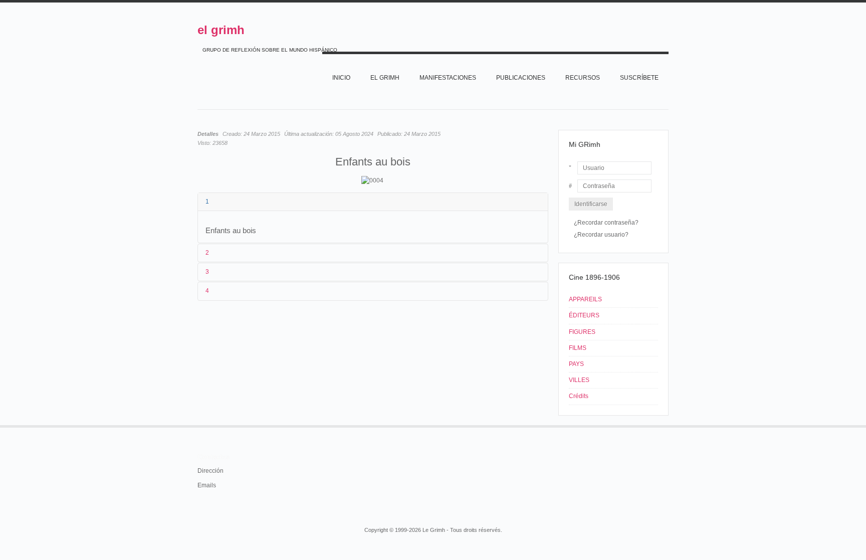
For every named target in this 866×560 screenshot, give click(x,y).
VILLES (579, 380)
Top (668, 425)
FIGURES (582, 331)
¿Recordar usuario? (601, 234)
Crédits (578, 396)
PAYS (576, 363)
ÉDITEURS (584, 315)
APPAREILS (585, 299)
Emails (206, 485)
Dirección (210, 470)
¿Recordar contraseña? (606, 222)
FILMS (577, 347)
